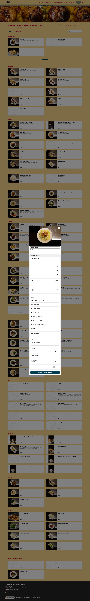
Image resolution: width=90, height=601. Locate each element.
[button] (45, 236)
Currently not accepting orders (45, 372)
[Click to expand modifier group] (58, 338)
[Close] (58, 228)
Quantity (33, 367)
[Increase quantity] (58, 367)
